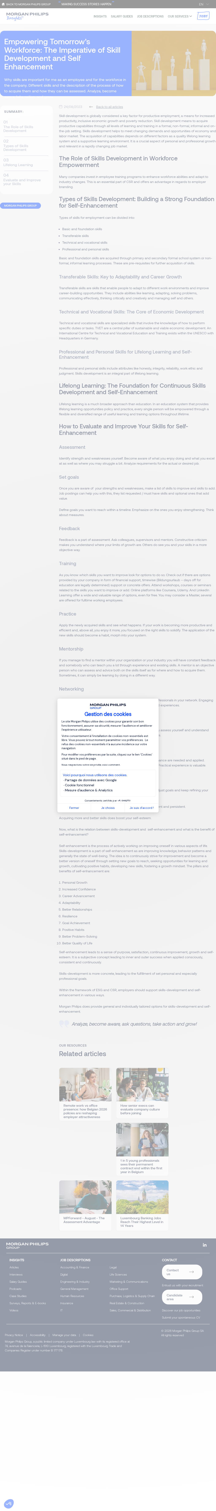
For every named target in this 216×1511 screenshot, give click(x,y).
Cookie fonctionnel (79, 785)
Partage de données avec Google (91, 780)
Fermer (74, 808)
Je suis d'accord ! (142, 808)
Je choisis (108, 808)
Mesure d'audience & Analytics (89, 790)
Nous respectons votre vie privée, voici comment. (91, 764)
